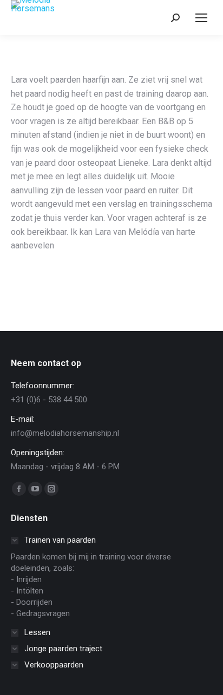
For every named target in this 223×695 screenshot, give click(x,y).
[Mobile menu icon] (201, 18)
